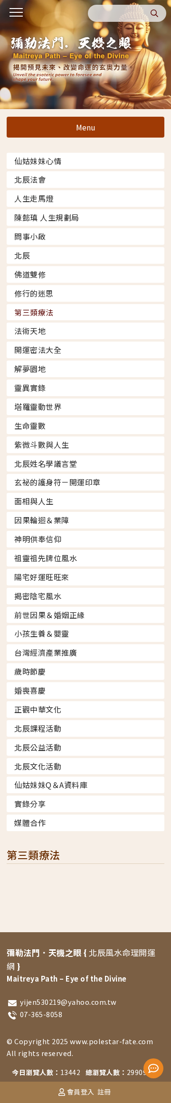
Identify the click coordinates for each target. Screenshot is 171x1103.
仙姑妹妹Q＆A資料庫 (50, 784)
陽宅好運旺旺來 (41, 577)
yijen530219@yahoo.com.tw (68, 1002)
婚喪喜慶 (30, 690)
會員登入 (81, 1091)
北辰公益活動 (37, 747)
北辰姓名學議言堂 (45, 463)
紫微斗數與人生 (41, 444)
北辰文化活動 (37, 766)
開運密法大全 (37, 349)
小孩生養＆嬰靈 (41, 633)
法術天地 (30, 330)
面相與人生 (34, 501)
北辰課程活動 (37, 728)
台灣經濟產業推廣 (45, 652)
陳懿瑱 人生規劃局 (46, 217)
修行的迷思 (34, 293)
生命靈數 (30, 425)
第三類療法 (34, 312)
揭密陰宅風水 (37, 596)
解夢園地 (30, 368)
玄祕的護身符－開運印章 (57, 482)
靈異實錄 (30, 387)
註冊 (104, 1091)
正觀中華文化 (37, 709)
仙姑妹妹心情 (37, 161)
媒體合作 (30, 822)
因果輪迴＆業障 (41, 520)
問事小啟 (30, 236)
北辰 (22, 255)
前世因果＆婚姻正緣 (49, 615)
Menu (85, 127)
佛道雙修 (30, 274)
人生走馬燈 (34, 198)
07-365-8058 (41, 1014)
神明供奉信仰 (37, 539)
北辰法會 (30, 179)
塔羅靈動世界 (37, 406)
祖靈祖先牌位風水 (45, 558)
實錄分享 (30, 803)
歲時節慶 (30, 671)
